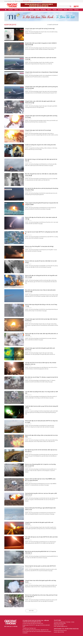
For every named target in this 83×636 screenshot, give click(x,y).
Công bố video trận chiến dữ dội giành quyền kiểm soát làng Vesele (40, 581)
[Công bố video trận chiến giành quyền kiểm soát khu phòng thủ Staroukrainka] (14, 92)
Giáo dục (10, 9)
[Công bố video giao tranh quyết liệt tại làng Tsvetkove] (14, 34)
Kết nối (31, 9)
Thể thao (76, 9)
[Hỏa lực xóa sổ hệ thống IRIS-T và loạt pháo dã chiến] (14, 252)
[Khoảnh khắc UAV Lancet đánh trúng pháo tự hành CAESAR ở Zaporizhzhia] (14, 48)
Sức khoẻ (60, 9)
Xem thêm (31, 610)
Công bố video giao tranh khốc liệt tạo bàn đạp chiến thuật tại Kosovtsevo (41, 319)
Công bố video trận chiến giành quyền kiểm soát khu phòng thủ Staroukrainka (41, 87)
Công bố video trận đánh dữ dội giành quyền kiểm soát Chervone (39, 523)
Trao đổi (37, 9)
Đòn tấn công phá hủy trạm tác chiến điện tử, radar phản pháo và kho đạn (41, 174)
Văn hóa (70, 9)
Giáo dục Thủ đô (76, 6)
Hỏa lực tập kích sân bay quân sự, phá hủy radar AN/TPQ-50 (40, 566)
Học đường (43, 9)
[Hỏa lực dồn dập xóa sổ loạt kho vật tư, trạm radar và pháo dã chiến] (14, 223)
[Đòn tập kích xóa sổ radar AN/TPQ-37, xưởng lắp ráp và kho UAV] (14, 237)
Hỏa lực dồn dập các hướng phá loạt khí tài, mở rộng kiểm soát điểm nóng (41, 276)
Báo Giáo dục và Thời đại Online (12, 5)
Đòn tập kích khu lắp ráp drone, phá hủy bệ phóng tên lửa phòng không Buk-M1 (41, 189)
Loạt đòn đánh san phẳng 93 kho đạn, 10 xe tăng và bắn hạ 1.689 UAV (41, 392)
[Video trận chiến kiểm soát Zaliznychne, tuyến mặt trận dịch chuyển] (14, 63)
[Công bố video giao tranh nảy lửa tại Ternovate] (14, 135)
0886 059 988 (61, 632)
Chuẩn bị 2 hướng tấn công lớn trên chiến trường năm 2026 (40, 144)
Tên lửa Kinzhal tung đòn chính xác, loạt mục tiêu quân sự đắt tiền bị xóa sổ (41, 494)
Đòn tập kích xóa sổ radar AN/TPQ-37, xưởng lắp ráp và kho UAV (41, 232)
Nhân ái (49, 9)
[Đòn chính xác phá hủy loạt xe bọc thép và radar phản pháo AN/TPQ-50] (14, 295)
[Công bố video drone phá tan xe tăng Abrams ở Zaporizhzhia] (14, 77)
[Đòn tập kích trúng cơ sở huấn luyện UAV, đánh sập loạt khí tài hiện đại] (14, 165)
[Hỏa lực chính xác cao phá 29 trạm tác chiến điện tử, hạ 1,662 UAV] (14, 266)
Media (65, 9)
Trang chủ (5, 9)
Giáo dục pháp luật (24, 9)
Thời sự (16, 9)
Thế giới (54, 9)
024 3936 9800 (62, 623)
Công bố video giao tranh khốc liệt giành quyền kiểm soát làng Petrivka (41, 116)
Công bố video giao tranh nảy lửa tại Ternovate (37, 130)
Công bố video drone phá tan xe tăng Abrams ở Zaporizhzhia (41, 72)
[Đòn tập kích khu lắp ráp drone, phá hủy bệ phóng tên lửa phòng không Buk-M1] (14, 194)
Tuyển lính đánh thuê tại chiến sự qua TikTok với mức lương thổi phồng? (41, 407)
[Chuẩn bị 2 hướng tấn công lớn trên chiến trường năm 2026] (14, 150)
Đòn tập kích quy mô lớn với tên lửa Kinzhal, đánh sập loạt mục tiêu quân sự (41, 450)
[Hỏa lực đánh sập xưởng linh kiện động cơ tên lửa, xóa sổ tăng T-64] (14, 310)
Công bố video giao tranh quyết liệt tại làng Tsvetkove (39, 28)
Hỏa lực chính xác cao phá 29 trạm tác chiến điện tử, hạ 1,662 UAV (41, 261)
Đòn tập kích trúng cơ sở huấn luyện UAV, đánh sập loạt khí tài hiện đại (41, 160)
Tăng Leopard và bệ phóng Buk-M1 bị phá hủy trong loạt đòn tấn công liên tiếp (41, 203)
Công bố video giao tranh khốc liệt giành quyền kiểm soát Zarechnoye (40, 349)
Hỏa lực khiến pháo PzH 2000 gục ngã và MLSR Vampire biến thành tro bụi (40, 508)
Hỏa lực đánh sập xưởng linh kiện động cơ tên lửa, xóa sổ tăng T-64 (41, 305)
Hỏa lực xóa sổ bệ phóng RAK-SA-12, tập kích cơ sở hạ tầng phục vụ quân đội (40, 465)
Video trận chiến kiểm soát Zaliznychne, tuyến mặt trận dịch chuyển (40, 58)
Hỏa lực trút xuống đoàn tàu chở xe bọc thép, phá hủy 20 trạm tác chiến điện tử (41, 595)
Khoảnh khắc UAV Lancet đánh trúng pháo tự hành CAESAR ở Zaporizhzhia (41, 43)
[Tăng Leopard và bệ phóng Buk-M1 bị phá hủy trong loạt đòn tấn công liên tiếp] (14, 208)
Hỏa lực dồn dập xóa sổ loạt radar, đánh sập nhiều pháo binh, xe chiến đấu (41, 334)
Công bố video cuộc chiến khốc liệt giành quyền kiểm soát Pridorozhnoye (40, 102)
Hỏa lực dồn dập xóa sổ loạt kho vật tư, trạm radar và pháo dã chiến (41, 218)
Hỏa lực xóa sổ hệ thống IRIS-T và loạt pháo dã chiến (38, 246)
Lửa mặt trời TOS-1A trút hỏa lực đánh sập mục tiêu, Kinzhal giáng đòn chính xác (40, 363)
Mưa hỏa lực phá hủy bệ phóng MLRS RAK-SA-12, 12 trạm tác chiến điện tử (40, 552)
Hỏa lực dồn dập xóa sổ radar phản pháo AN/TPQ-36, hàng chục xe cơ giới (41, 421)
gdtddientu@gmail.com (37, 1)
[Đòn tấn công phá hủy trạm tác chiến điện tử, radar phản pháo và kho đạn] (14, 179)
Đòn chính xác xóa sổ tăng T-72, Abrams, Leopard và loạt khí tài (41, 377)
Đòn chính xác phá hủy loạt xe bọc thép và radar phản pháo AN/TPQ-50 (40, 290)
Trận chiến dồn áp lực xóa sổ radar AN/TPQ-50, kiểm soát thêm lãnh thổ (41, 537)
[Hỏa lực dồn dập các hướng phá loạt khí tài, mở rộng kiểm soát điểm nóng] (14, 281)
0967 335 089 (61, 624)
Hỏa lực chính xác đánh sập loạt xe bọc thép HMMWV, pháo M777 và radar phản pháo (40, 479)
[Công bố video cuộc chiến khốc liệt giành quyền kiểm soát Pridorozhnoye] (14, 106)
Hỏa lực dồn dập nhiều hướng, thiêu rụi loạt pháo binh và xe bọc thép (41, 436)
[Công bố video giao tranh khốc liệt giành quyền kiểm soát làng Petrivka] (14, 121)
